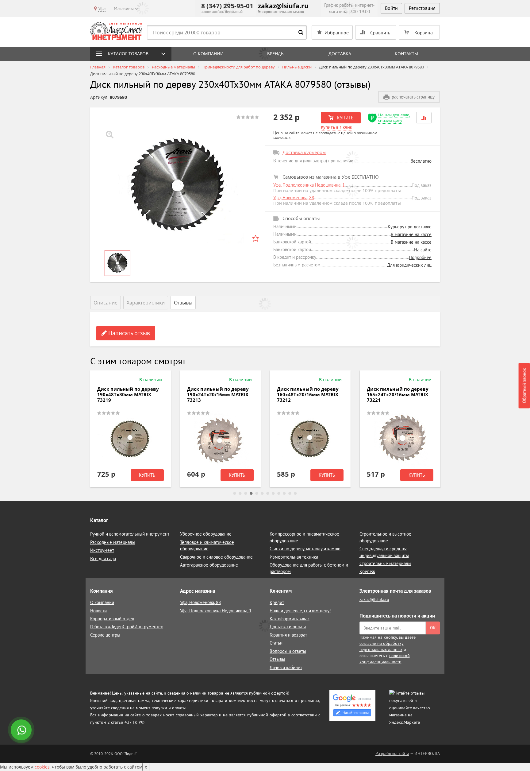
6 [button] (262, 493)
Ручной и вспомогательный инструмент (129, 534)
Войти (391, 8)
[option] (178, 185)
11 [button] (290, 493)
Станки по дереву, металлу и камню (305, 549)
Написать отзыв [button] (128, 333)
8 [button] (273, 493)
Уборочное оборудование (206, 534)
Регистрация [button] (422, 8)
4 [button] (251, 493)
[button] (424, 117)
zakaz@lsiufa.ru (283, 6)
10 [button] (284, 493)
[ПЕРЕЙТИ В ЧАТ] (21, 730)
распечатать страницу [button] (413, 97)
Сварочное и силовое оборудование (216, 557)
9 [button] (279, 493)
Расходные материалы (112, 542)
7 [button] (268, 493)
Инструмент (102, 550)
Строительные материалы (385, 563)
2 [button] (240, 493)
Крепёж (367, 571)
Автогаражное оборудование (209, 565)
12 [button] (295, 493)
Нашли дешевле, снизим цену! (394, 117)
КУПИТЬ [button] (344, 118)
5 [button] (256, 493)
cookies (42, 767)
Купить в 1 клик (336, 127)
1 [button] (234, 493)
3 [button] (245, 493)
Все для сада (103, 558)
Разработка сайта (392, 753)
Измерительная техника (294, 557)
